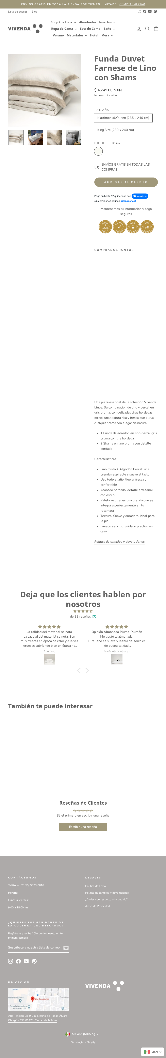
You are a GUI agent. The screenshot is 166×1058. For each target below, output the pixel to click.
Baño (107, 29)
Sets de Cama (90, 29)
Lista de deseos (18, 12)
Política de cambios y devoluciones (107, 893)
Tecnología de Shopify (83, 1042)
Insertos (105, 22)
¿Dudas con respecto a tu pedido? (106, 899)
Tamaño (102, 110)
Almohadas (87, 22)
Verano (58, 35)
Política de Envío (95, 886)
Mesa (105, 35)
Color (107, 143)
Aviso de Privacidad (97, 906)
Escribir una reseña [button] (83, 827)
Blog (34, 12)
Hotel (94, 35)
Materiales (75, 35)
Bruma (98, 151)
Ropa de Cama (62, 29)
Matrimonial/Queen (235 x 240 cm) (123, 118)
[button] (80, 670)
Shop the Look (62, 22)
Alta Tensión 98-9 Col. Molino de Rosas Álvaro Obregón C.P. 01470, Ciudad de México (37, 1018)
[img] (83, 611)
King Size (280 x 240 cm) (115, 130)
